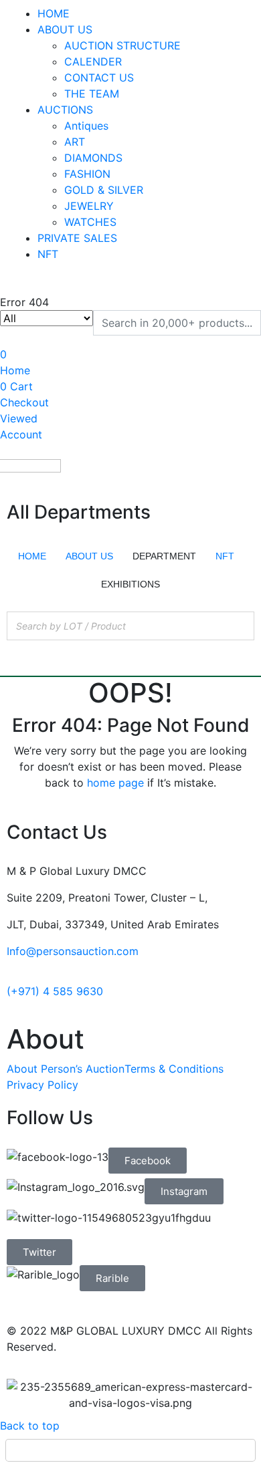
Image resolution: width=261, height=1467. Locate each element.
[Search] (240, 626)
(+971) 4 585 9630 (55, 991)
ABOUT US (64, 29)
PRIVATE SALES (77, 238)
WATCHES (90, 222)
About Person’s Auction (65, 1068)
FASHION (87, 173)
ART (74, 141)
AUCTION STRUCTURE (122, 45)
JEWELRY (89, 206)
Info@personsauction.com (73, 951)
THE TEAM (91, 93)
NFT (47, 254)
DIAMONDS (93, 157)
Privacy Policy (42, 1084)
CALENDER (93, 61)
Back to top (30, 1425)
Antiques (86, 125)
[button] (147, 1161)
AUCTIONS (65, 109)
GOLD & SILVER (103, 189)
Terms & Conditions (174, 1068)
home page (115, 782)
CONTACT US (99, 77)
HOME (53, 13)
